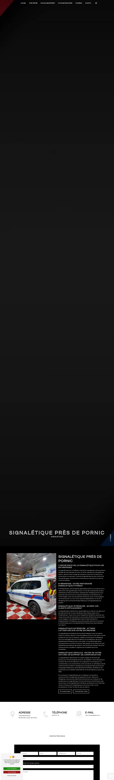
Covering (78, 3)
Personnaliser (11, 775)
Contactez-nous (81, 691)
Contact (88, 3)
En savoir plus (65, 691)
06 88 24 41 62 (55, 715)
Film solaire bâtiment (48, 3)
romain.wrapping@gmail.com (92, 715)
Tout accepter (12, 768)
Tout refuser (12, 772)
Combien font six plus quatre (29, 763)
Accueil (23, 3)
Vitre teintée (33, 3)
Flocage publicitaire (65, 3)
